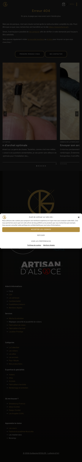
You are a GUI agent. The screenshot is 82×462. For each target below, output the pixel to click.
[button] (79, 217)
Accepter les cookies (41, 230)
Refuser (41, 235)
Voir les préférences (41, 241)
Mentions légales (49, 245)
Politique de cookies (34, 245)
